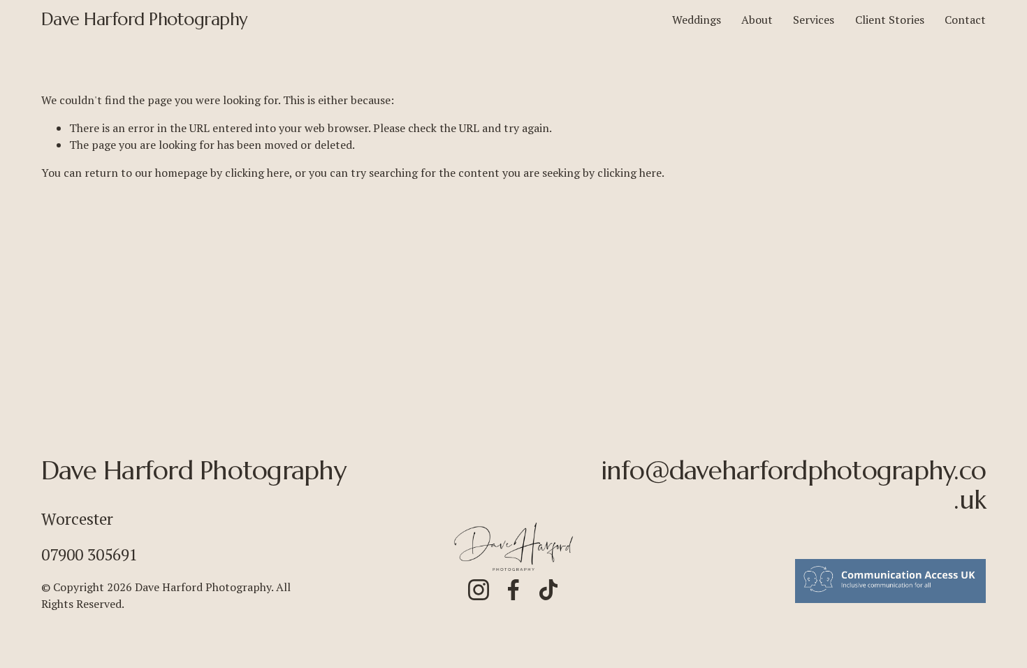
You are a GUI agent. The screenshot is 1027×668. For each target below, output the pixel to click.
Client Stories (889, 19)
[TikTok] (548, 590)
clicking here (257, 172)
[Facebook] (513, 590)
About (757, 19)
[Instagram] (478, 590)
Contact (965, 19)
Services (813, 19)
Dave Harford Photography (144, 19)
